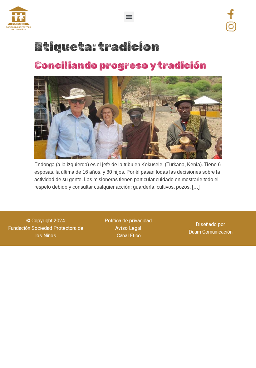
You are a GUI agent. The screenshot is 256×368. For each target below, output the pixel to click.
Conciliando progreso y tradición (120, 65)
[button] (129, 17)
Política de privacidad (128, 221)
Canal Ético (128, 236)
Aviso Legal (128, 228)
